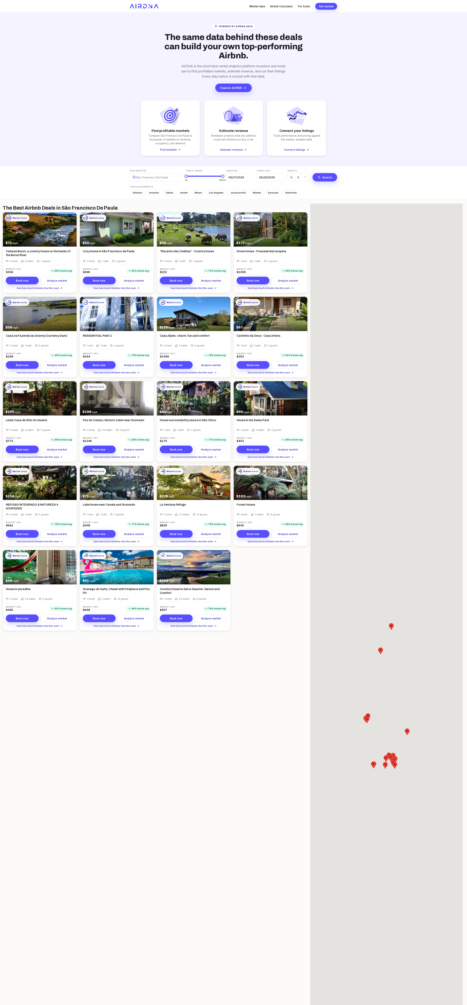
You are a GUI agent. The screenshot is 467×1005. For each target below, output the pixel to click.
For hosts (304, 6)
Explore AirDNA (233, 88)
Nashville (291, 192)
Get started (326, 6)
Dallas (169, 192)
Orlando (137, 192)
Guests (292, 170)
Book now (22, 280)
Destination (138, 170)
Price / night (194, 170)
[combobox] (136, 177)
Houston (154, 192)
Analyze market (57, 280)
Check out (264, 170)
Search (325, 177)
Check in (231, 170)
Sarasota (273, 192)
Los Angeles (216, 192)
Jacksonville (238, 192)
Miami (198, 192)
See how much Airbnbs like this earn (40, 288)
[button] (380, 651)
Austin (184, 192)
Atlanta (257, 192)
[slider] (186, 176)
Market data (257, 6)
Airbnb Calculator (281, 6)
